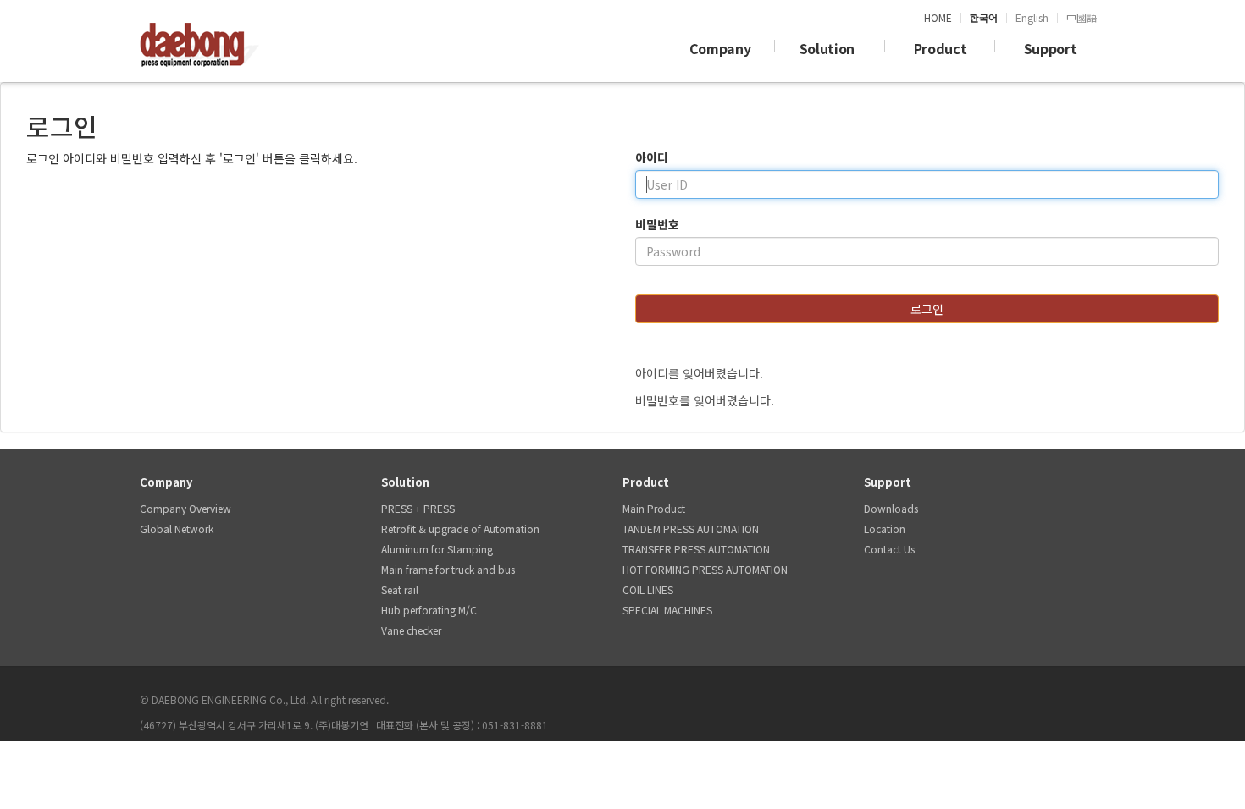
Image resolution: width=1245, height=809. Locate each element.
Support (1050, 48)
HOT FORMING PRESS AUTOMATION (705, 569)
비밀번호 (657, 224)
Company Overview (185, 508)
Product (940, 48)
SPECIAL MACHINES (667, 610)
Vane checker (411, 630)
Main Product (653, 508)
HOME (938, 18)
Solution (830, 48)
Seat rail (399, 589)
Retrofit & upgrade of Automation (460, 528)
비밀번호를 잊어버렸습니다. (704, 400)
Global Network (176, 528)
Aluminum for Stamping (437, 549)
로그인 (926, 308)
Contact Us (889, 549)
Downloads (891, 508)
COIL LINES (647, 589)
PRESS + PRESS (418, 508)
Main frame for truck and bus (448, 569)
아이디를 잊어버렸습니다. (699, 373)
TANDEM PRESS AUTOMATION (690, 528)
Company (720, 48)
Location (884, 528)
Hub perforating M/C (429, 610)
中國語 (1081, 18)
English (1032, 18)
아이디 (651, 157)
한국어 (984, 18)
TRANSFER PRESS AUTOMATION (696, 549)
